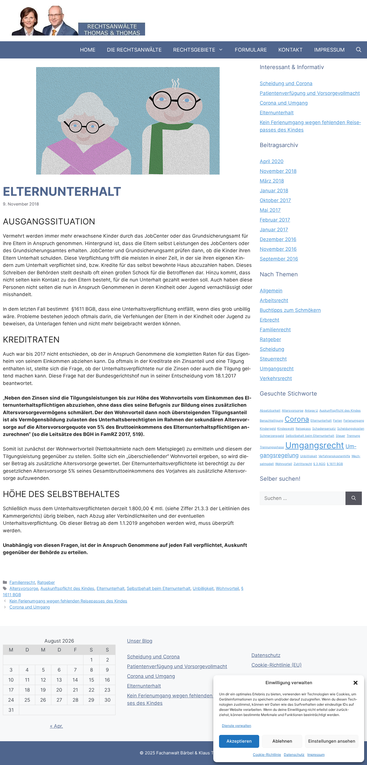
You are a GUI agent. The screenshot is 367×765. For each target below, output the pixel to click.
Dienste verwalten (236, 725)
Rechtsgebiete (194, 50)
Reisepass (303, 429)
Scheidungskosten (350, 429)
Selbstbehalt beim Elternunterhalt (158, 588)
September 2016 (279, 259)
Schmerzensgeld (272, 436)
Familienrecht (22, 582)
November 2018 (278, 171)
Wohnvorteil (227, 588)
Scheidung (272, 349)
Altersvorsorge (23, 588)
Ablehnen (282, 741)
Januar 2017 (274, 229)
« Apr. (56, 726)
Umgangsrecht (277, 368)
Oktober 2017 (275, 200)
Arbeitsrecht (274, 300)
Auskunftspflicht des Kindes (67, 588)
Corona (297, 419)
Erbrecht (269, 320)
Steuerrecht (273, 359)
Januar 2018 (274, 190)
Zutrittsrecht (303, 464)
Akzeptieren (239, 741)
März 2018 (272, 181)
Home (87, 50)
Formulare (251, 50)
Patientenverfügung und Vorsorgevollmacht (310, 93)
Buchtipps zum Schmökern (290, 310)
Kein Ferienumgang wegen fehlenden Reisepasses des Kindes (68, 600)
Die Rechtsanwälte (134, 50)
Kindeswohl (285, 429)
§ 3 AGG (319, 464)
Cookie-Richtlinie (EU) (276, 665)
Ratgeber (46, 582)
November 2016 (278, 249)
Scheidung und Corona (286, 83)
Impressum (316, 754)
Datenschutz (294, 754)
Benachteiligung (271, 420)
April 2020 (272, 161)
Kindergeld (268, 429)
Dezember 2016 (278, 239)
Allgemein (271, 291)
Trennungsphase (272, 447)
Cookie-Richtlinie (267, 754)
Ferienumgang (353, 420)
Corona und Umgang (29, 606)
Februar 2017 (275, 220)
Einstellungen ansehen (331, 741)
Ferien (337, 420)
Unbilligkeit (203, 588)
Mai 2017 (270, 210)
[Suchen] (353, 498)
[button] (355, 683)
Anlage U (311, 410)
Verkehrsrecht (276, 378)
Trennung (353, 436)
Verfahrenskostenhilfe (334, 456)
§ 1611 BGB (335, 464)
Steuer (340, 436)
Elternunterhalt (110, 588)
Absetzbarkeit (270, 410)
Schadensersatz (324, 429)
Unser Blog (139, 641)
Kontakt (290, 50)
